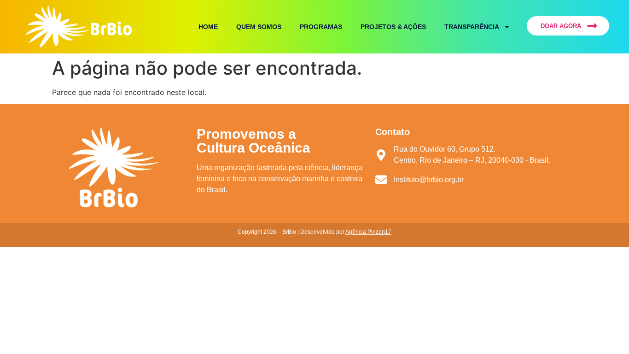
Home (208, 26)
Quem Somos (258, 26)
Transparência (471, 26)
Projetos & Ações (393, 26)
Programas (321, 26)
